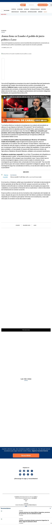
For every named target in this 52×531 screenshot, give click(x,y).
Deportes (43, 9)
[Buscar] (18, 5)
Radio (45, 11)
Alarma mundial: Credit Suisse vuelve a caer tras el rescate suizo (26, 177)
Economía (20, 9)
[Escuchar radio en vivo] (31, 5)
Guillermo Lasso (26, 225)
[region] (26, 25)
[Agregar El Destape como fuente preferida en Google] (26, 50)
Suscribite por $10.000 (42, 4)
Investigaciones (32, 11)
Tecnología (23, 11)
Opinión (40, 11)
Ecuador (18, 225)
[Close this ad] (51, 523)
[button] (3, 60)
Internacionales (35, 9)
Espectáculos (15, 11)
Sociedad (26, 9)
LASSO (35, 225)
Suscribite (26, 455)
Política (14, 9)
